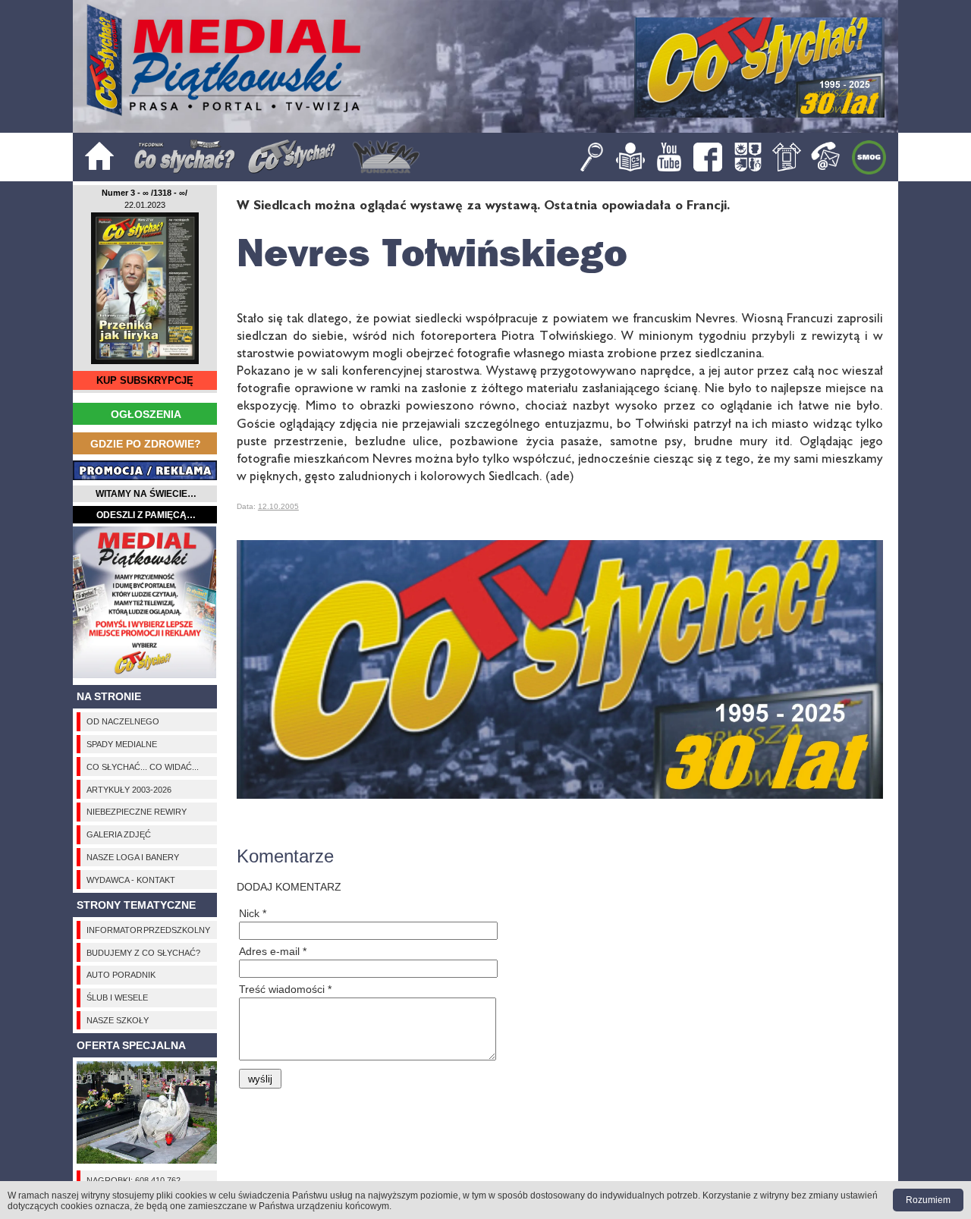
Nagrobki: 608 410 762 (133, 1180)
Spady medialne (121, 744)
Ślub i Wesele (117, 997)
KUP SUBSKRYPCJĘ (144, 380)
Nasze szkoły (117, 1020)
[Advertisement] (145, 602)
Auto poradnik (121, 974)
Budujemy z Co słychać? (143, 952)
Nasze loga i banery (132, 857)
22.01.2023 (144, 204)
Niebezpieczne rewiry (136, 811)
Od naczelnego (122, 721)
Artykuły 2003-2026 (128, 789)
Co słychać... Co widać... (142, 766)
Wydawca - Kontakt (130, 879)
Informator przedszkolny (148, 930)
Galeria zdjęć (118, 834)
